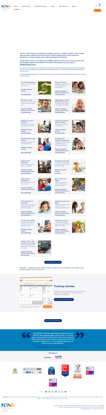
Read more (58, 173)
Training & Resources (40, 6)
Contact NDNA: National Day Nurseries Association (55, 397)
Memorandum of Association (76, 397)
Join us (16, 6)
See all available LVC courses (53, 262)
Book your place (25, 255)
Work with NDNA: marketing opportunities (30, 397)
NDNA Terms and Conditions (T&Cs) (93, 397)
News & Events (63, 6)
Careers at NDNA (13, 397)
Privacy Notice (64, 398)
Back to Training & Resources (53, 320)
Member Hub (26, 6)
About (74, 6)
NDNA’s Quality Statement (44, 398)
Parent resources (56, 398)
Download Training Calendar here (64, 299)
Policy (53, 6)
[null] (56, 391)
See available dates (26, 94)
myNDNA (16, 9)
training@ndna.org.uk (27, 64)
